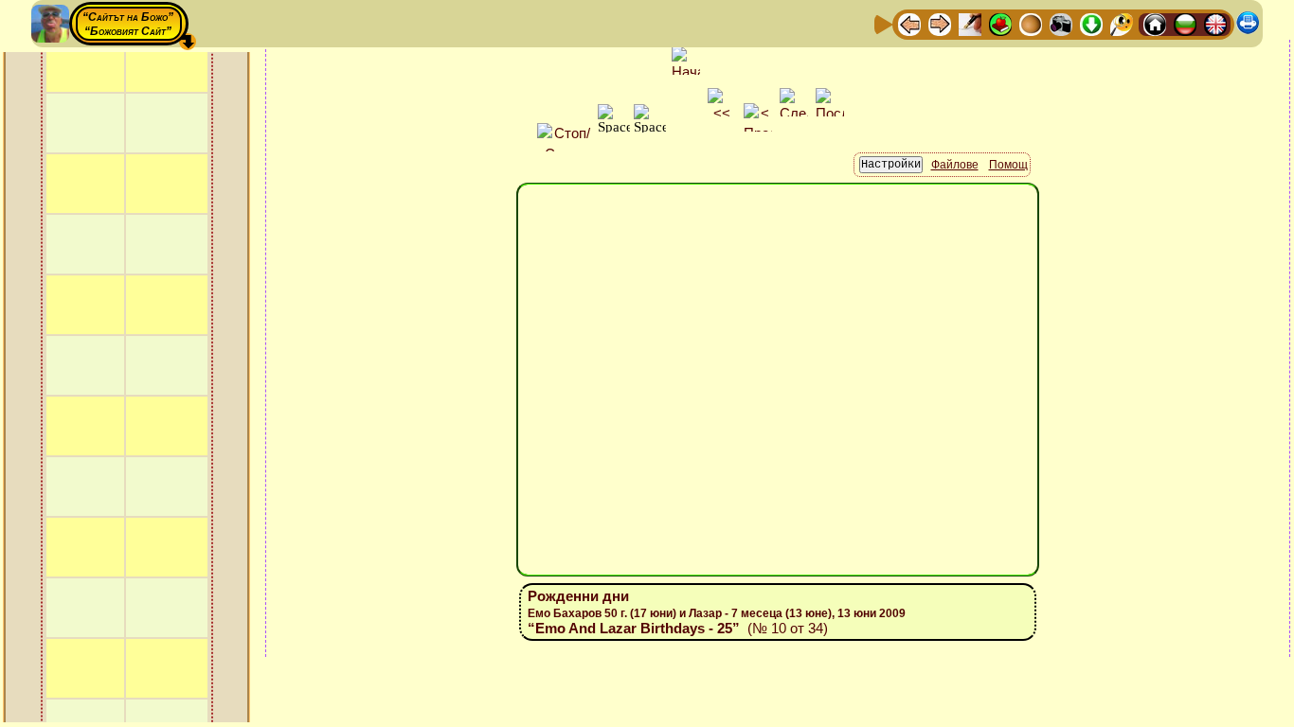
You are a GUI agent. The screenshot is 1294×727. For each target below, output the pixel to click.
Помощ (1008, 164)
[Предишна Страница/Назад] (909, 23)
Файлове (955, 164)
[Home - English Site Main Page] (1215, 23)
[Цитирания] (1000, 23)
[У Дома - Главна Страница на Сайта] (1154, 23)
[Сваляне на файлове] (1091, 23)
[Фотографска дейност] (1061, 23)
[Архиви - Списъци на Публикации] (970, 23)
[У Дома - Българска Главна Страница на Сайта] (1185, 23)
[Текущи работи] (1030, 23)
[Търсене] (1121, 23)
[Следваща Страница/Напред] (939, 23)
